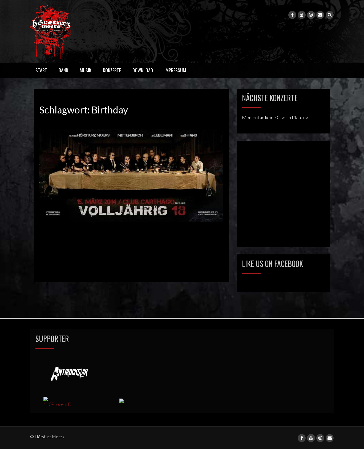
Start (41, 70)
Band (63, 70)
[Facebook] (292, 15)
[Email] (320, 15)
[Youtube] (302, 15)
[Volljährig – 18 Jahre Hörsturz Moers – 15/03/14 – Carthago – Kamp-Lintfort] (131, 175)
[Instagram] (311, 15)
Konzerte (112, 70)
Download (142, 70)
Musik (85, 70)
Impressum (175, 70)
